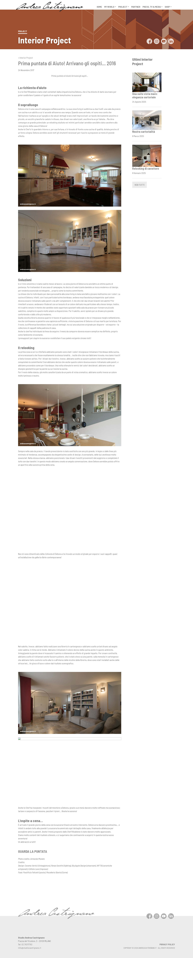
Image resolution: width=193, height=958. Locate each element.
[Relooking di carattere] (146, 155)
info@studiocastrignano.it (29, 947)
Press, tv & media (152, 6)
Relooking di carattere (145, 168)
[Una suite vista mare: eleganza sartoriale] (146, 82)
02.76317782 (26, 944)
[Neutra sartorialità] (146, 119)
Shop (167, 6)
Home (99, 6)
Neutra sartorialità (143, 131)
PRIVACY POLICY (167, 944)
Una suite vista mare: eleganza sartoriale (145, 95)
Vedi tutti (140, 184)
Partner (135, 6)
